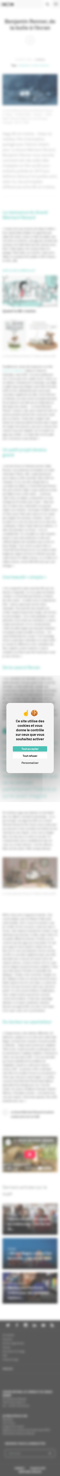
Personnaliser (30, 763)
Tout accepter (30, 749)
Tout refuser (30, 756)
